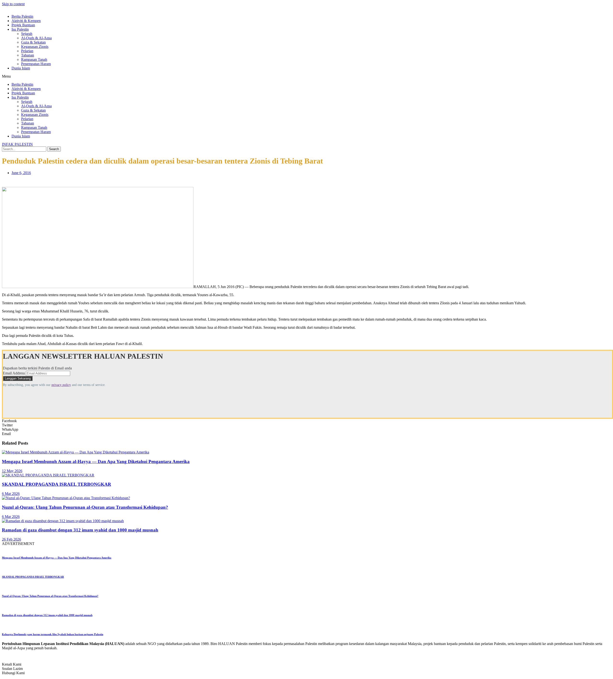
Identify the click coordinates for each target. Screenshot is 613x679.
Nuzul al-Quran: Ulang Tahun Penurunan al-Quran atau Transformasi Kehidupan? (85, 507)
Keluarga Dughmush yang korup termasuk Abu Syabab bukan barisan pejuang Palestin (52, 634)
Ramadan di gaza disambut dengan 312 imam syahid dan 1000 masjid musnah (80, 529)
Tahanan (27, 55)
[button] (306, 76)
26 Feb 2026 (11, 539)
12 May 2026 (12, 471)
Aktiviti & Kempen (26, 21)
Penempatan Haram (36, 64)
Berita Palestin (22, 16)
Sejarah (26, 34)
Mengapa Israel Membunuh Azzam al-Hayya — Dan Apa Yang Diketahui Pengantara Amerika (96, 461)
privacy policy (61, 385)
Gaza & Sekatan (33, 42)
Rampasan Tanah (34, 59)
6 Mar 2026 (11, 494)
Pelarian (27, 51)
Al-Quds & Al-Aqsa (36, 38)
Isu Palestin (20, 29)
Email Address (14, 373)
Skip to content (13, 4)
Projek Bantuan (23, 25)
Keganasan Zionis (34, 47)
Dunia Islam (20, 68)
